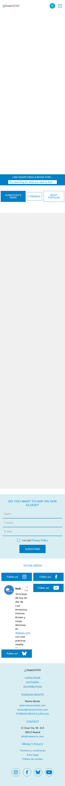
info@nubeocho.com (32, 736)
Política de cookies (32, 759)
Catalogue (32, 677)
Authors (32, 682)
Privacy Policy (40, 540)
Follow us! (12, 576)
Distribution (32, 686)
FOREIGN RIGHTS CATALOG (32, 713)
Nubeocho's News (13, 196)
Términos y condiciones (33, 750)
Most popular (54, 196)
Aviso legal (32, 754)
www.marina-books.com (32, 705)
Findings (34, 196)
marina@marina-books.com (32, 709)
